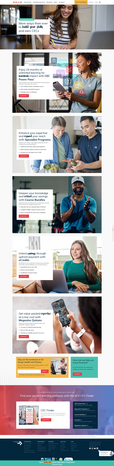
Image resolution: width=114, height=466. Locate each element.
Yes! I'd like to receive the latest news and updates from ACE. (32, 374)
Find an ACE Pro (51, 448)
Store (49, 450)
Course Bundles (80, 414)
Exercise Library (51, 445)
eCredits (78, 420)
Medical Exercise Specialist (29, 452)
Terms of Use (73, 443)
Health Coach (27, 448)
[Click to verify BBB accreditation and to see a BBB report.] (55, 459)
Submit (44, 371)
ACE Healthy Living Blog (53, 443)
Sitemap (72, 448)
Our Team (62, 443)
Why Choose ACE (27, 443)
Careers (62, 448)
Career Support (40, 443)
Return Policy (73, 447)
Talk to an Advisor (81, 2)
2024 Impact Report (65, 450)
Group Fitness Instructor (29, 450)
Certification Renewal (41, 450)
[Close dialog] (112, 461)
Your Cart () (91, 2)
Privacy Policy (74, 445)
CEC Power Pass (80, 403)
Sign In (96, 2)
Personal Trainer (27, 447)
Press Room (63, 447)
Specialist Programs (81, 409)
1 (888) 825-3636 (92, 446)
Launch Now (45, 419)
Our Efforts (63, 445)
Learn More (23, 95)
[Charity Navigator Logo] (48, 459)
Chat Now (77, 374)
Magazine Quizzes (81, 425)
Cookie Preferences (75, 450)
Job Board (39, 445)
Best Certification (27, 445)
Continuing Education (41, 447)
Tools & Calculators (52, 447)
